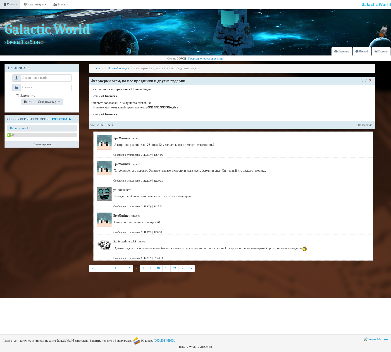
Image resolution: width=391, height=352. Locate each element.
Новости (98, 68)
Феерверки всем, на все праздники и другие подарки (167, 68)
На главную (365, 125)
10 (158, 268)
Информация (35, 4)
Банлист (62, 4)
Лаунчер (343, 51)
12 (174, 268)
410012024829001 (164, 340)
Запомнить (27, 96)
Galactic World (376, 4)
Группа (383, 51)
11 (166, 268)
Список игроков (42, 144)
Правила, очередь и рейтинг (206, 58)
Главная (11, 4)
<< (93, 268)
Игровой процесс (119, 68)
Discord (363, 51)
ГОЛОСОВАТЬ (61, 119)
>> (190, 268)
